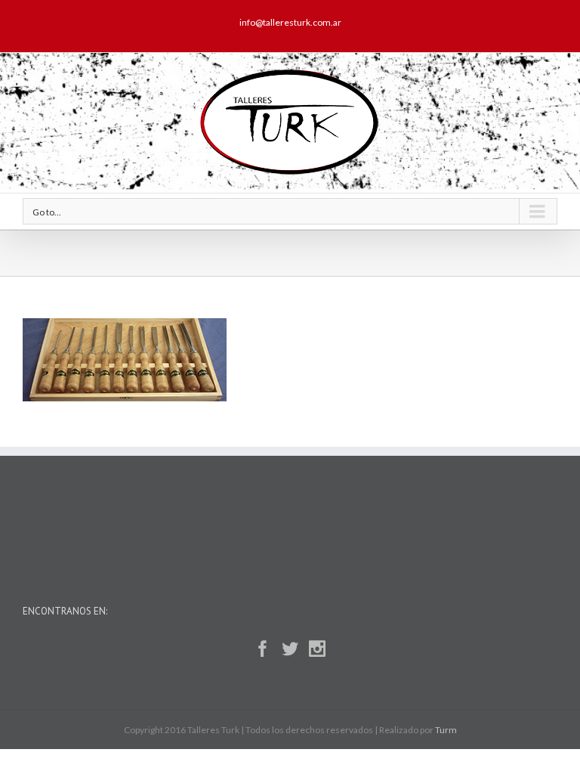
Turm (446, 729)
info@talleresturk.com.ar (290, 22)
